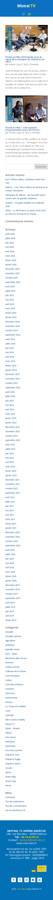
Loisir (7, 710)
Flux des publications (14, 801)
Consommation (12, 675)
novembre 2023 (12, 378)
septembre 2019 (12, 598)
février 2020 (10, 576)
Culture (8, 680)
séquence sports (12, 763)
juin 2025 (9, 295)
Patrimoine (10, 746)
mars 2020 (10, 571)
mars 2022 (10, 466)
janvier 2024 (11, 370)
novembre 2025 (12, 273)
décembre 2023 (12, 374)
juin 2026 (9, 242)
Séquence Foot (12, 754)
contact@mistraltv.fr (32, 840)
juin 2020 (9, 558)
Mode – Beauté (12, 728)
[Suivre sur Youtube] (33, 880)
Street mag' (10, 781)
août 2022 (10, 444)
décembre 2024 (12, 321)
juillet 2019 (10, 607)
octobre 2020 (11, 541)
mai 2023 (9, 405)
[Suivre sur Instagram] (26, 880)
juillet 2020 (10, 554)
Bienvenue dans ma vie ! (16, 658)
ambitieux (9, 645)
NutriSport (10, 741)
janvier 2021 (11, 528)
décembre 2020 (12, 532)
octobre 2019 (11, 593)
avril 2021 (9, 514)
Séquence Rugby (12, 759)
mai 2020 (9, 563)
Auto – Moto (11, 653)
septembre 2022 (12, 440)
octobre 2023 (11, 383)
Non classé (10, 737)
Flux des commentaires (16, 805)
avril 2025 (9, 304)
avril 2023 (9, 409)
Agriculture (10, 640)
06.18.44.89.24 (29, 837)
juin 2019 (9, 611)
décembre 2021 (12, 479)
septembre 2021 (12, 492)
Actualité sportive (13, 636)
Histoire (8, 702)
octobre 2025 (11, 277)
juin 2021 (9, 506)
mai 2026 (9, 247)
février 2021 (10, 523)
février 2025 (10, 312)
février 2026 (10, 260)
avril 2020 (9, 567)
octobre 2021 (11, 488)
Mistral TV (10, 724)
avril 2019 (9, 615)
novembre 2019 (12, 589)
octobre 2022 (11, 435)
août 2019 (10, 602)
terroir (8, 785)
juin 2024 (9, 348)
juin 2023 (9, 400)
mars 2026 (10, 255)
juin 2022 (9, 453)
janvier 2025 (11, 317)
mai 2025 (9, 299)
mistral (12, 64)
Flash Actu (10, 693)
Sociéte (8, 768)
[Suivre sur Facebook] (13, 880)
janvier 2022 (11, 475)
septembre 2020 (12, 545)
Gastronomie (11, 697)
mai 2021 (9, 510)
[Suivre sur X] (20, 880)
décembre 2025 (12, 269)
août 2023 (10, 392)
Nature (8, 732)
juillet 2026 (10, 238)
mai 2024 (9, 352)
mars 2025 (10, 308)
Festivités (34, 64)
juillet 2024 (10, 343)
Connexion (10, 797)
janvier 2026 (11, 264)
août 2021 (10, 497)
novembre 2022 (12, 431)
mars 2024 (10, 361)
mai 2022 (9, 457)
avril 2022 (9, 462)
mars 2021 (10, 519)
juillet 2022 (10, 449)
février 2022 (10, 471)
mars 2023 (10, 414)
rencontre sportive (13, 750)
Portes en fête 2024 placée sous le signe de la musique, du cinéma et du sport (24, 59)
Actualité (9, 631)
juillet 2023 (10, 396)
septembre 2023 (12, 387)
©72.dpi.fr (22, 889)
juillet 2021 (10, 501)
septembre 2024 (12, 334)
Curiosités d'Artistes (14, 684)
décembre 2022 (12, 427)
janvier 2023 (11, 422)
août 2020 (10, 549)
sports (8, 772)
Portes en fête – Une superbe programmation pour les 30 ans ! (22, 128)
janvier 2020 (11, 580)
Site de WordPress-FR (15, 810)
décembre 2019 (12, 585)
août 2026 (10, 233)
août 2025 (10, 286)
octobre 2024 (11, 330)
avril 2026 (9, 251)
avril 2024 (9, 356)
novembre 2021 (12, 484)
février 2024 (10, 365)
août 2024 (10, 339)
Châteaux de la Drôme (15, 671)
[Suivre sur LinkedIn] (39, 880)
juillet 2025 (10, 290)
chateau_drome (12, 667)
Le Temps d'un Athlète (15, 706)
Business (9, 662)
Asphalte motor (12, 649)
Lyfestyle (9, 715)
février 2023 (10, 418)
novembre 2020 (12, 536)
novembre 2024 (12, 326)
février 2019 (10, 620)
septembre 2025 (12, 282)
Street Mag (10, 776)
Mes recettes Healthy (15, 719)
